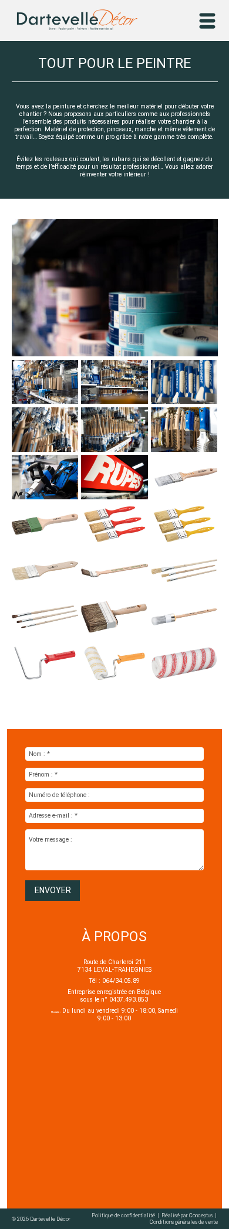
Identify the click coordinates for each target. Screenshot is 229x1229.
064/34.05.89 (121, 981)
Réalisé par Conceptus (187, 1215)
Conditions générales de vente (184, 1221)
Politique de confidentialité (124, 1215)
